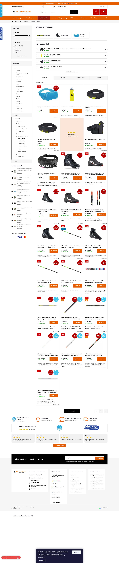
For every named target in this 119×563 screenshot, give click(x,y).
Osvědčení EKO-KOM (76, 490)
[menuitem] (18, 18)
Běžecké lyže (21, 141)
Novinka (18, 50)
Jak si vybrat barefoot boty (97, 477)
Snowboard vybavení (22, 128)
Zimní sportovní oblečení (23, 136)
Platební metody (75, 477)
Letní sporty (17, 68)
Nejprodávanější (80, 77)
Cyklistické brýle (19, 91)
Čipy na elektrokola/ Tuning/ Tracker (22, 73)
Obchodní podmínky (76, 483)
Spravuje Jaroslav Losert (16, 508)
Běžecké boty (22, 143)
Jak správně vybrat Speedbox (97, 475)
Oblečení (18, 96)
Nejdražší (63, 77)
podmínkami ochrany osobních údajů (86, 461)
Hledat (74, 12)
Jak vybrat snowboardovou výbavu (97, 485)
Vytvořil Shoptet (104, 508)
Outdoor (18, 101)
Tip (16, 52)
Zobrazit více (59, 445)
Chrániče (18, 99)
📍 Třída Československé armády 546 (58, 475)
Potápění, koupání (20, 86)
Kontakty (74, 475)
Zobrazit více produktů (71, 72)
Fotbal (17, 84)
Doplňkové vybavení (22, 151)
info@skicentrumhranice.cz (37, 478)
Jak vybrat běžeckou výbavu (97, 483)
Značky (16, 161)
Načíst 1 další (70, 411)
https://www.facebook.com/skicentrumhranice (38, 486)
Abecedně (98, 77)
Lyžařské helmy (21, 131)
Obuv (17, 94)
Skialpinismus (20, 154)
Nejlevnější (44, 77)
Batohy (19, 149)
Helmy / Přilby (19, 89)
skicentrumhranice (35, 488)
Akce (17, 48)
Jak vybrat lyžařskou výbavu (97, 488)
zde (44, 557)
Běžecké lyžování (21, 138)
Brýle (19, 133)
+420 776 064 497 (35, 482)
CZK (103, 6)
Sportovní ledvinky (23, 146)
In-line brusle (19, 79)
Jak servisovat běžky (95, 479)
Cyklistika (18, 70)
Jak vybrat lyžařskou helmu (97, 481)
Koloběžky (18, 81)
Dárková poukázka (20, 111)
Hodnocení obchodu (27, 426)
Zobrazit (101, 144)
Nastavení (41, 560)
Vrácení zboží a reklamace (77, 492)
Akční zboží (17, 118)
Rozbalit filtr (21, 56)
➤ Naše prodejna (56, 502)
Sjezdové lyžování (21, 126)
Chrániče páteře (21, 156)
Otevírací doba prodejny (18, 6)
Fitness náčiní (19, 108)
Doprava (74, 479)
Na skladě (18, 46)
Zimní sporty (17, 115)
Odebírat (100, 458)
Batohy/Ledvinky (19, 103)
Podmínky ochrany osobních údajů (78, 485)
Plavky (17, 106)
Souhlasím (76, 552)
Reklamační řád (75, 481)
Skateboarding (19, 76)
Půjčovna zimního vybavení (78, 488)
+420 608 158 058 (35, 480)
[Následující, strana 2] (101, 411)
